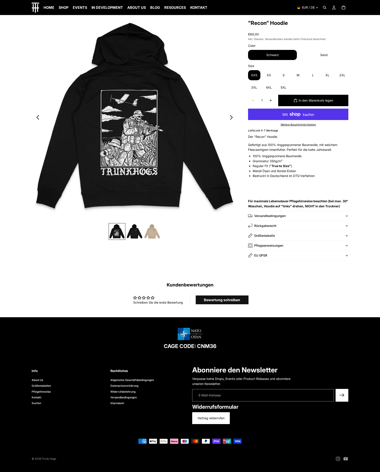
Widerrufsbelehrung (122, 391)
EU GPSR (260, 255)
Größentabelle (264, 235)
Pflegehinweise (41, 391)
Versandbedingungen (270, 216)
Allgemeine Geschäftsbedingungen (132, 379)
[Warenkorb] (343, 7)
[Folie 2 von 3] (134, 231)
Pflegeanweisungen (268, 245)
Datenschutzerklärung (124, 385)
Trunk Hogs (49, 458)
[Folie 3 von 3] (152, 231)
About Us (37, 379)
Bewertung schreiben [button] (222, 300)
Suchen (36, 403)
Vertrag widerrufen (211, 418)
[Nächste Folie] (233, 118)
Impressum (117, 403)
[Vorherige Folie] (37, 118)
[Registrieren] (342, 395)
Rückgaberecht (265, 226)
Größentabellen (41, 385)
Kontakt (36, 397)
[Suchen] (324, 7)
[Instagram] (338, 458)
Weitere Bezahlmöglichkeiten (298, 124)
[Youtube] (345, 458)
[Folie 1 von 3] (117, 231)
